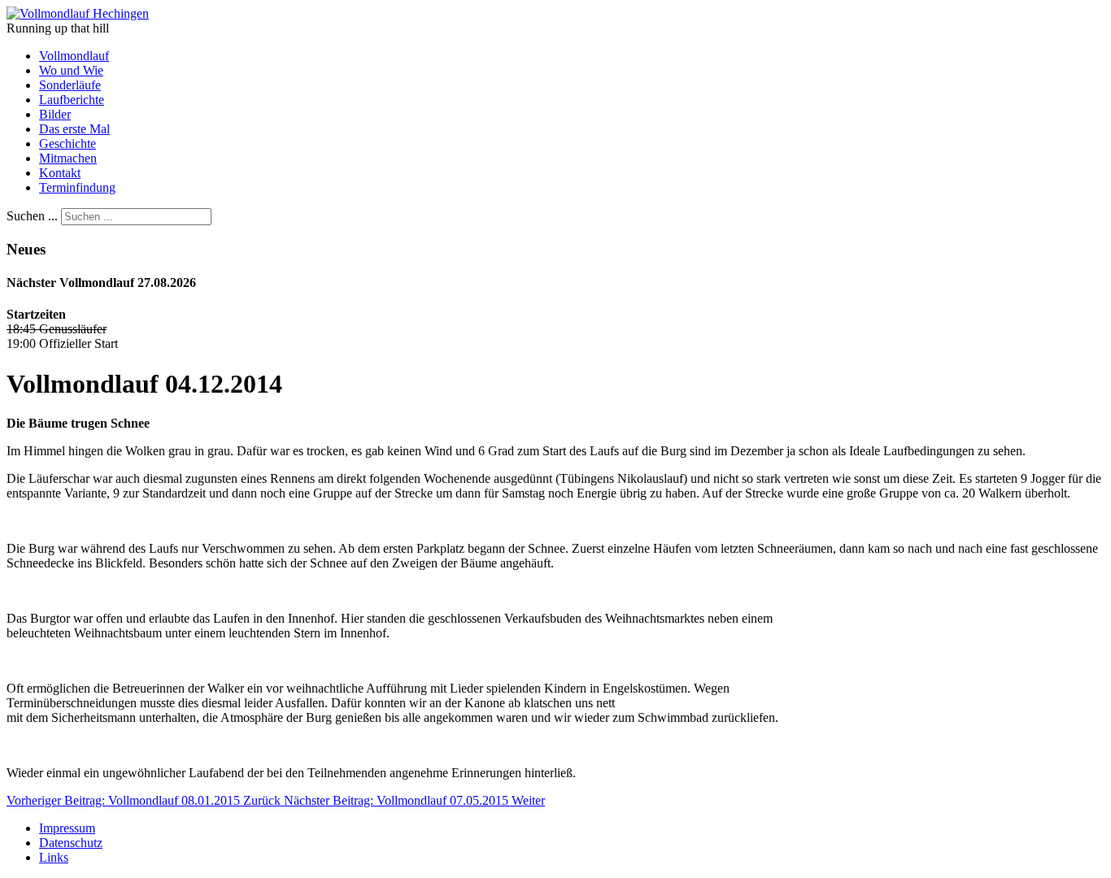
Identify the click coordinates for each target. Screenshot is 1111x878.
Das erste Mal (74, 129)
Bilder (55, 114)
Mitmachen (68, 158)
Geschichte (67, 143)
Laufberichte (71, 99)
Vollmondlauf (74, 56)
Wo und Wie (71, 70)
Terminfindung (77, 187)
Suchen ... (32, 216)
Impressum (67, 828)
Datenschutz (70, 843)
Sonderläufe (70, 85)
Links (53, 857)
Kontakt (60, 173)
